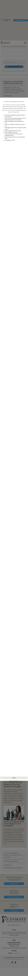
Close (14, 778)
